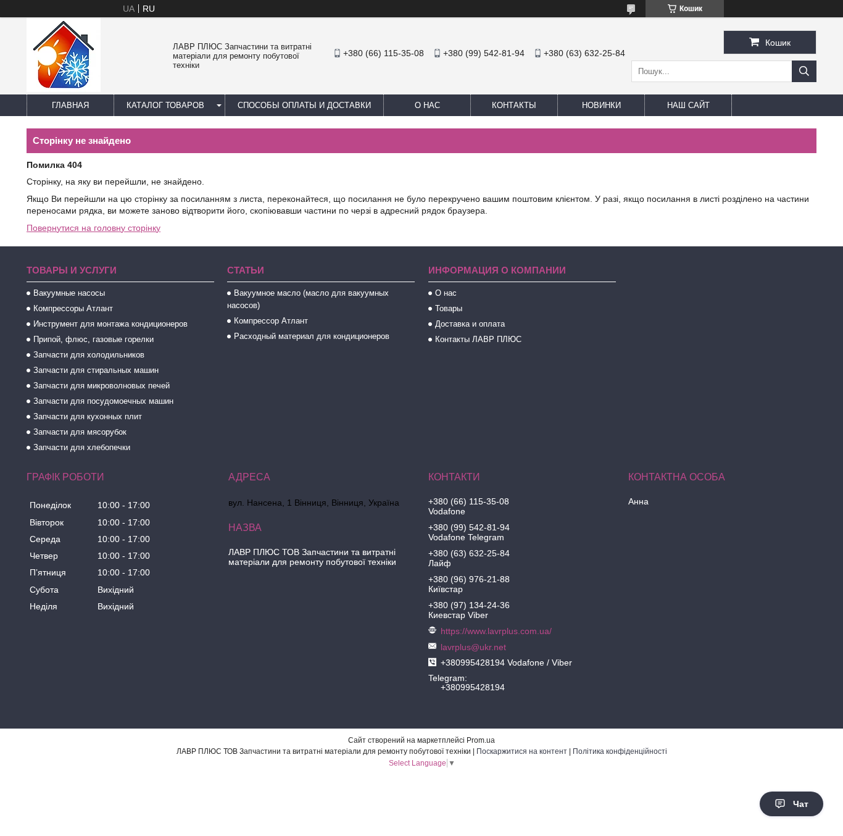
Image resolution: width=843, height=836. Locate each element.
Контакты (514, 105)
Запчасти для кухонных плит (87, 416)
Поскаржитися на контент (521, 751)
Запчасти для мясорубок (80, 432)
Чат (800, 804)
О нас (427, 105)
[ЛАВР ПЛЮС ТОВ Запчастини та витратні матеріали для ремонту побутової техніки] (64, 89)
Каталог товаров (165, 105)
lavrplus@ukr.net (473, 647)
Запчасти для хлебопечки (81, 447)
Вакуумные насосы (69, 293)
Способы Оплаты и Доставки (304, 105)
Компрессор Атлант (271, 320)
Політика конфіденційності (620, 751)
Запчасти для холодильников (88, 354)
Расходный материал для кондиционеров (311, 336)
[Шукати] (804, 71)
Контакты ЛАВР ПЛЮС (478, 339)
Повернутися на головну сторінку (93, 228)
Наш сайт (688, 105)
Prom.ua (481, 740)
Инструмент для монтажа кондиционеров (110, 323)
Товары (448, 308)
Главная (70, 105)
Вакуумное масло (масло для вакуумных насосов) (308, 299)
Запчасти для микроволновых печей (101, 385)
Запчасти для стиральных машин (96, 370)
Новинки (601, 105)
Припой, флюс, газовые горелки (93, 339)
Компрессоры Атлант (73, 308)
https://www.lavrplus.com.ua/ (496, 631)
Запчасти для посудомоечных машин (103, 401)
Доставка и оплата (470, 323)
